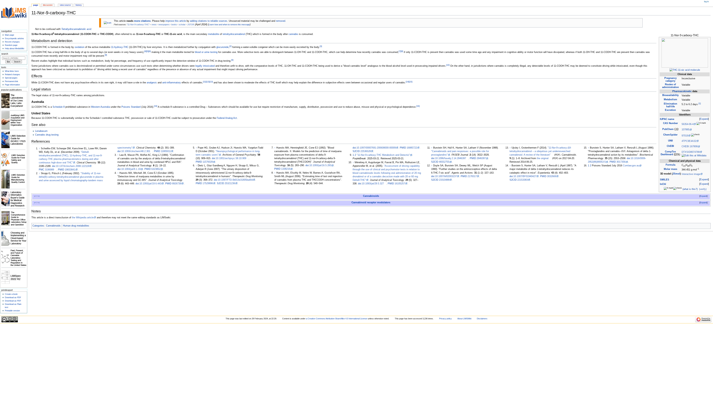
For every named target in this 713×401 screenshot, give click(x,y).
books (174, 24)
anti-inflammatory (171, 82)
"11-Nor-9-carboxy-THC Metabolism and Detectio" (383, 155)
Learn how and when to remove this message (229, 24)
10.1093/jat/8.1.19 (131, 169)
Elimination (670, 105)
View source (65, 5)
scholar (182, 24)
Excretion (670, 110)
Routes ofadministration (670, 86)
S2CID (220, 183)
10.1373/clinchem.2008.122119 (72, 166)
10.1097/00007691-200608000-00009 (376, 147)
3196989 (49, 169)
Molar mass (670, 169)
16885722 (412, 147)
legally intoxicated (205, 66)
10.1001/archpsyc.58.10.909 (231, 158)
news (154, 24)
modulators (383, 202)
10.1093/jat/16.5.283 (320, 165)
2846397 (481, 158)
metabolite (213, 34)
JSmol (676, 173)
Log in (706, 1)
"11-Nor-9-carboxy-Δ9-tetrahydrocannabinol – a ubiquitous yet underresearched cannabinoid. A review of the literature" (540, 151)
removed (280, 21)
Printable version (12, 310)
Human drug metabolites (76, 225)
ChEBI (670, 146)
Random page (11, 45)
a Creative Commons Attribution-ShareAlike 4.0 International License (336, 318)
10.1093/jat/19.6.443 (150, 183)
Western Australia (100, 107)
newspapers (164, 24)
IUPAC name (667, 119)
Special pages (11, 78)
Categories (38, 225)
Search (4, 54)
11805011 (166, 151)
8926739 (176, 183)
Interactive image (691, 174)
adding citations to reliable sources (208, 21)
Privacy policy (445, 318)
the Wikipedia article (83, 217)
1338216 (285, 169)
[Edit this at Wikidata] (694, 155)
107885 (685, 129)
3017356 (621, 162)
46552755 (444, 162)
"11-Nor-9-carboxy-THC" (138, 24)
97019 (685, 135)
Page (35, 5)
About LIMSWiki (464, 318)
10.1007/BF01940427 (524, 176)
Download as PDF (13, 297)
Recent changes (12, 42)
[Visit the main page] (14, 14)
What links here (12, 71)
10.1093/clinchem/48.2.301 (135, 151)
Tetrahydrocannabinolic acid (76, 29)
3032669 (551, 176)
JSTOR (190, 24)
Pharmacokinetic (682, 91)
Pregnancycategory (670, 79)
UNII (670, 140)
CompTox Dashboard (668, 153)
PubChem (668, 129)
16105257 (400, 183)
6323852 (155, 169)
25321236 (230, 183)
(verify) (703, 189)
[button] (704, 119)
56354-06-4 (688, 124)
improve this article (175, 21)
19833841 (70, 169)
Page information (12, 85)
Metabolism (670, 99)
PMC (41, 169)
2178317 (472, 176)
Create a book (11, 294)
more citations (142, 21)
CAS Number (670, 123)
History (79, 5)
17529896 (208, 183)
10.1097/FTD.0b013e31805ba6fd (235, 180)
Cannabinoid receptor (363, 202)
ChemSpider (670, 134)
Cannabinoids (371, 196)
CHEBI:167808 (690, 146)
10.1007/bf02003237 (446, 176)
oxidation (79, 47)
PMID (61, 169)
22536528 (365, 151)
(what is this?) (690, 189)
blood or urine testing (206, 52)
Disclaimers (482, 318)
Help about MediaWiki (14, 48)
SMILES (664, 179)
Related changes (12, 74)
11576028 (208, 162)
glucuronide (222, 47)
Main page (9, 35)
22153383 (522, 180)
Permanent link (11, 81)
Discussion (48, 5)
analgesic (152, 82)
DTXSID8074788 (691, 152)
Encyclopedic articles (14, 38)
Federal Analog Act (227, 118)
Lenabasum (41, 131)
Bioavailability (670, 95)
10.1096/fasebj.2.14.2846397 (450, 158)
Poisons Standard (131, 107)
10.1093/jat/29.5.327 (373, 183)
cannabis (293, 34)
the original (542, 158)
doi (53, 166)
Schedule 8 (59, 107)
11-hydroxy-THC (119, 47)
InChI (663, 184)
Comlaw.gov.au (631, 165)
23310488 (444, 180)
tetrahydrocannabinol (234, 34)
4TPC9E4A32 (689, 141)
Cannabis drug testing (46, 134)
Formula (670, 165)
